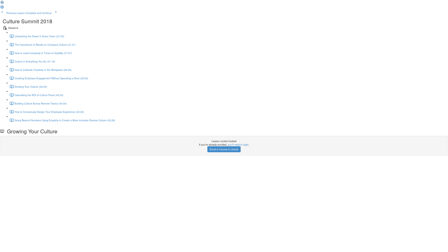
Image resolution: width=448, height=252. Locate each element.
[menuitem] (2, 8)
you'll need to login (238, 144)
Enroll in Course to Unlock (224, 149)
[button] (2, 3)
